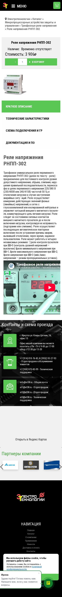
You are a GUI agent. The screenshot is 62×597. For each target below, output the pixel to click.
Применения (31, 540)
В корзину (38, 61)
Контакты (31, 551)
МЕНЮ (21, 6)
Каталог (31, 534)
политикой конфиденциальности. (24, 567)
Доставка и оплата (31, 547)
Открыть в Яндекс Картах (31, 439)
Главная (31, 530)
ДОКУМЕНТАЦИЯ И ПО (20, 143)
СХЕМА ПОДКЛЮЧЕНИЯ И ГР (24, 130)
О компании (30, 537)
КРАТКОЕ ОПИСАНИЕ (19, 106)
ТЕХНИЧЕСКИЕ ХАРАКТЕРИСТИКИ (27, 118)
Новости (31, 544)
